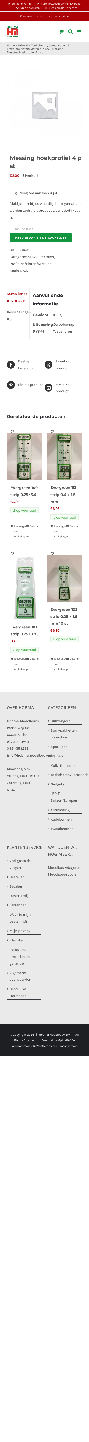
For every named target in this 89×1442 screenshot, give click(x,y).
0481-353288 (18, 748)
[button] (35, 193)
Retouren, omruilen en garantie (20, 956)
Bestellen (17, 877)
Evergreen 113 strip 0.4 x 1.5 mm (63, 494)
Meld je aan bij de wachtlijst (41, 237)
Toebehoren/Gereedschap (65, 775)
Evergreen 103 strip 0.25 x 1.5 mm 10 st (63, 616)
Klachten (17, 940)
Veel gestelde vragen (20, 864)
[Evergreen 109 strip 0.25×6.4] (24, 453)
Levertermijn (20, 896)
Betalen (16, 886)
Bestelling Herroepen (18, 992)
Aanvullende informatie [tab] (16, 297)
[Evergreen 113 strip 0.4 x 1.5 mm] (64, 453)
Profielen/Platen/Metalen (31, 264)
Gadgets (57, 784)
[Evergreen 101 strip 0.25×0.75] (24, 583)
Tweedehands (62, 828)
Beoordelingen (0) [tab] (16, 315)
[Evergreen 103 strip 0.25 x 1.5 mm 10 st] (64, 575)
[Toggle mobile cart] (61, 31)
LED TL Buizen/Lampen (64, 797)
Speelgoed (59, 746)
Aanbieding (60, 810)
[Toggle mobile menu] (79, 31)
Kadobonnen (61, 819)
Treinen (57, 756)
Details (34, 526)
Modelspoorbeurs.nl (64, 874)
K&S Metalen (43, 257)
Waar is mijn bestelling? (20, 918)
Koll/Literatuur (63, 765)
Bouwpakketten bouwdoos (64, 733)
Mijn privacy (20, 931)
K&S (24, 270)
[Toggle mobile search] (70, 31)
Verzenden (18, 905)
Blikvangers (60, 721)
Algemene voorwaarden (20, 976)
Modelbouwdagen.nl (64, 867)
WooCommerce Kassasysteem (57, 1046)
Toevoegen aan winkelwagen (19, 531)
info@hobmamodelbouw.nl (29, 755)
